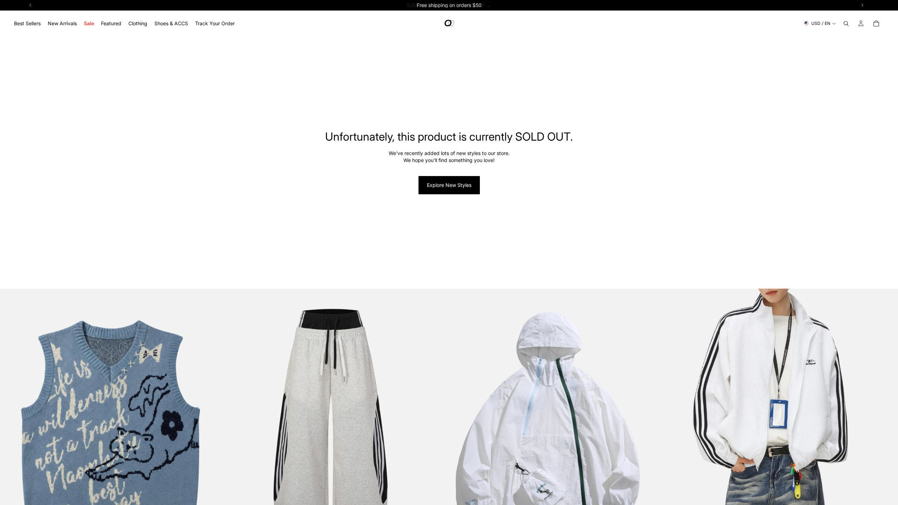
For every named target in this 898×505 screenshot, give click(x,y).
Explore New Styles (449, 185)
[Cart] (876, 23)
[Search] (846, 23)
